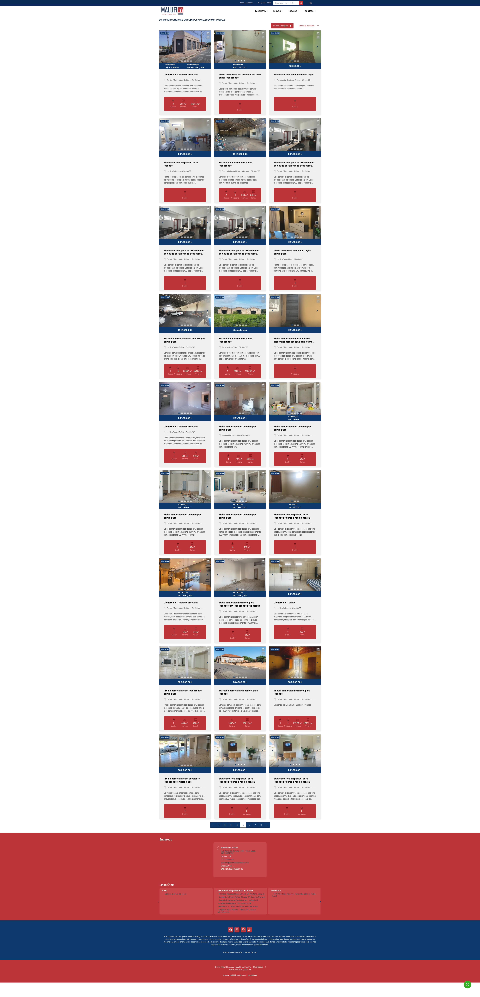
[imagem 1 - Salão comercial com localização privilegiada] (240, 398)
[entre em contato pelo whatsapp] (465, 982)
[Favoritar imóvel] (208, 33)
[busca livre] (301, 3)
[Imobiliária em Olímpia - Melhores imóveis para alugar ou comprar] (171, 11)
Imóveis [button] (277, 11)
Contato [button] (309, 11)
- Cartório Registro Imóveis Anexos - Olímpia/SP (238, 900)
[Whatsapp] (243, 929)
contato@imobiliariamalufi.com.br (235, 862)
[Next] (207, 46)
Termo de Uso (251, 952)
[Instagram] (236, 929)
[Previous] (163, 46)
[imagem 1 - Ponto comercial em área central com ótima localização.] (240, 46)
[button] (310, 3)
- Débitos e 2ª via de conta (174, 894)
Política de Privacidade (232, 952)
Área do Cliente (246, 3)
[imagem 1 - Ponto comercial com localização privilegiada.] (295, 222)
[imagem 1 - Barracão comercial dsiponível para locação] (240, 662)
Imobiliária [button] (260, 11)
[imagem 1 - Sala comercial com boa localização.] (295, 46)
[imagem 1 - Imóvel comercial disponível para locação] (295, 662)
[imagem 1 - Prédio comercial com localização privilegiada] (185, 662)
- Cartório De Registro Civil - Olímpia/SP (234, 903)
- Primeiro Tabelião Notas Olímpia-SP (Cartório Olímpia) (241, 894)
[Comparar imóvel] (208, 37)
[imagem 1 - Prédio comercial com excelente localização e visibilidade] (185, 750)
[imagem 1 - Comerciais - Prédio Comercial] (185, 46)
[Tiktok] (249, 929)
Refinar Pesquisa (281, 26)
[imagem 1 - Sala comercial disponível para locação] (185, 134)
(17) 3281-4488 (227, 859)
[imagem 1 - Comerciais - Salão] (295, 574)
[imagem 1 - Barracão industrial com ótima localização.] (240, 134)
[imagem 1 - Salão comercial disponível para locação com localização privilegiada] (240, 574)
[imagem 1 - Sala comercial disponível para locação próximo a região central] (295, 486)
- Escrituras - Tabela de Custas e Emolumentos (238, 906)
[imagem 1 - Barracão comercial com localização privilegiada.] (185, 310)
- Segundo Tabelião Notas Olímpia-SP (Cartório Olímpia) (241, 897)
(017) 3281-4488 (264, 3)
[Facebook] (230, 929)
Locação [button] (293, 11)
